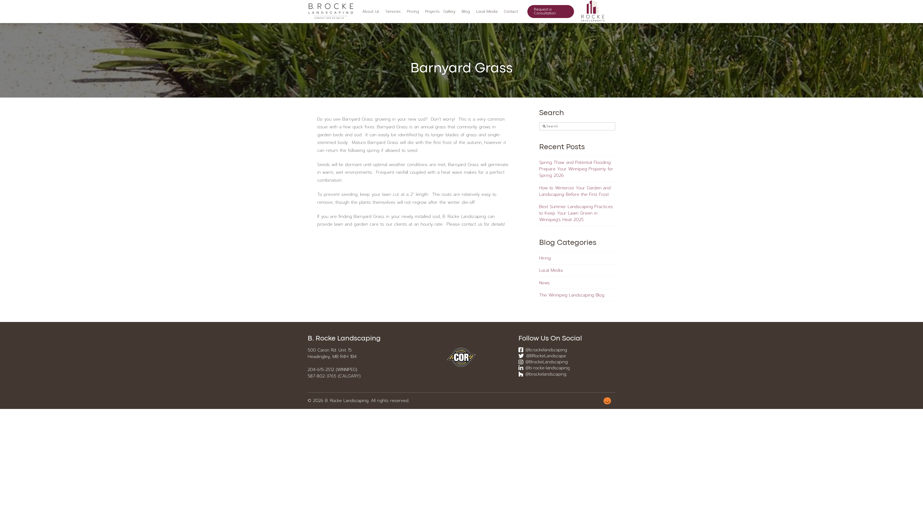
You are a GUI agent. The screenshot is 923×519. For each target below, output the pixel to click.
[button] (431, 11)
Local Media (551, 270)
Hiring (545, 258)
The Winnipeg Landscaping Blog (571, 295)
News (544, 283)
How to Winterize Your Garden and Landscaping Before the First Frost (575, 191)
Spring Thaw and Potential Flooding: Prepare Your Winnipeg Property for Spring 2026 (576, 169)
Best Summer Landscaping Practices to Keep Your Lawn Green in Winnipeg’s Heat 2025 (576, 213)
